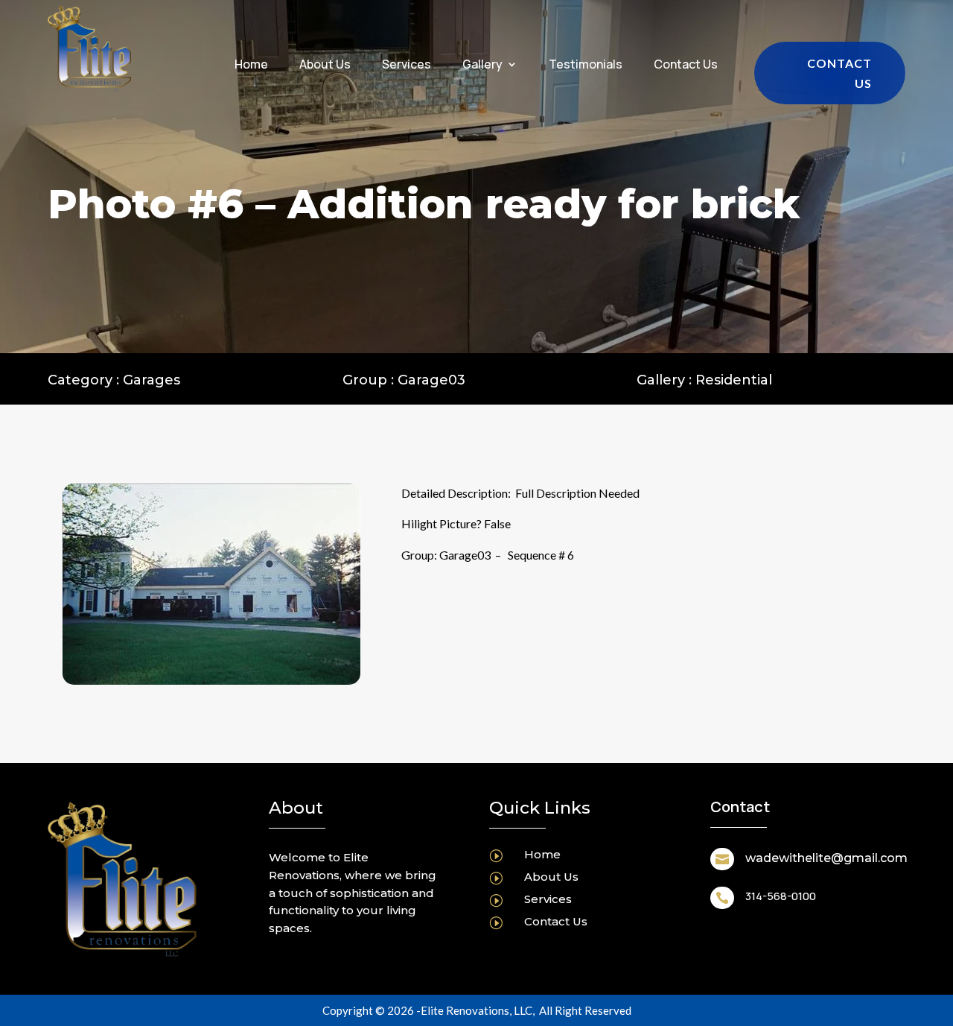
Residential (733, 380)
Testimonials (585, 65)
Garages (151, 380)
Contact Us (686, 65)
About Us (325, 65)
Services (406, 65)
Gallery (482, 65)
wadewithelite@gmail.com (826, 858)
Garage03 (431, 380)
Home (251, 65)
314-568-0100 (780, 896)
